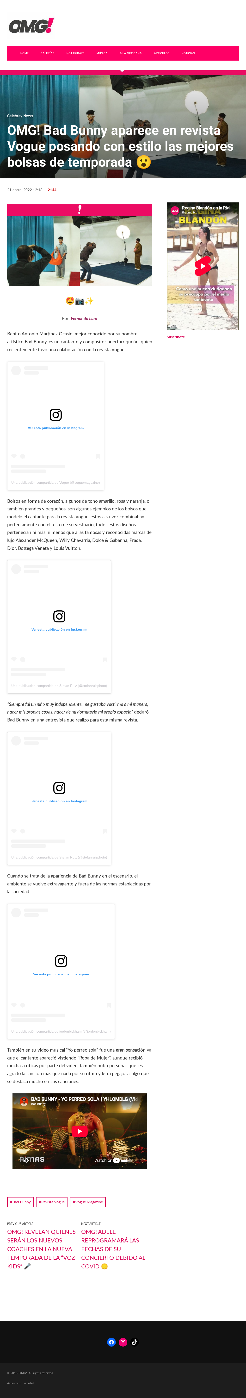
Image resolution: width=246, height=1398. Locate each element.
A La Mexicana (131, 53)
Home (24, 53)
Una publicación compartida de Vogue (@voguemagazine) (55, 482)
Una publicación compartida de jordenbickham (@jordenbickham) (61, 1031)
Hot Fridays (76, 53)
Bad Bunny (21, 1202)
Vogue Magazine (89, 1202)
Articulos (162, 53)
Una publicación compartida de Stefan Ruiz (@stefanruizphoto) (59, 686)
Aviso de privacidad (20, 1383)
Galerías (48, 53)
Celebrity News (20, 116)
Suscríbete (176, 337)
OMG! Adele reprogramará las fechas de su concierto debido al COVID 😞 (113, 1249)
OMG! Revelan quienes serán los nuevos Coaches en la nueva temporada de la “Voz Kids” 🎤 (41, 1249)
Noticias (188, 53)
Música (102, 53)
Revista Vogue (53, 1202)
